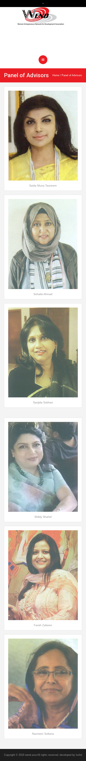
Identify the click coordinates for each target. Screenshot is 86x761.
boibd (79, 754)
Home (55, 75)
